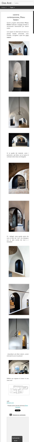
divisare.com (10, 403)
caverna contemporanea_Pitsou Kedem (16, 17)
